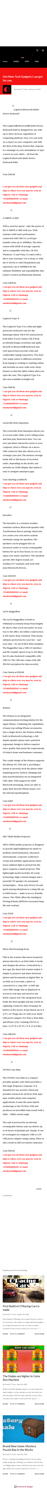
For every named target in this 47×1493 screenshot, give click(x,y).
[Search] (37, 50)
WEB (37, 61)
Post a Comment (17, 1334)
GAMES (16, 61)
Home (5, 61)
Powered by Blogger (25, 1487)
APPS (27, 61)
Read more (39, 1334)
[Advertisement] (23, 23)
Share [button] (39, 1189)
